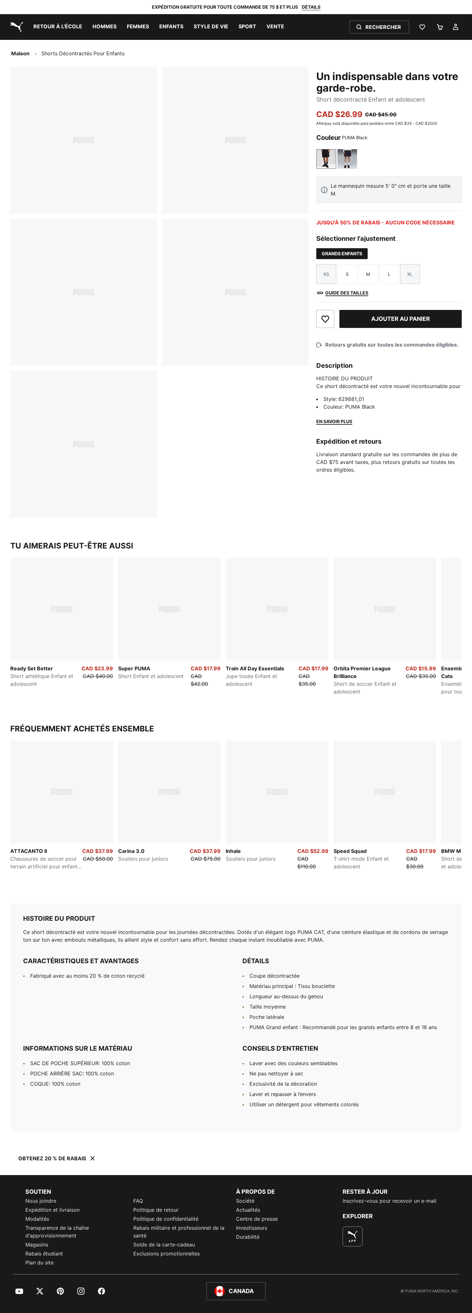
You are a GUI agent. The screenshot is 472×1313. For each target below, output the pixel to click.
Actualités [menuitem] (248, 1210)
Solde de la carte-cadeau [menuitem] (164, 1244)
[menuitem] (57, 27)
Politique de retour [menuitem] (156, 1210)
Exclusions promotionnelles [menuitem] (166, 1253)
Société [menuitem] (245, 1201)
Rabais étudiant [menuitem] (44, 1253)
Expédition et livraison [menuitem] (52, 1210)
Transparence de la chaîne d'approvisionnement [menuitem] (57, 1232)
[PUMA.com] (15, 27)
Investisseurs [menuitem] (251, 1228)
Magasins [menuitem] (36, 1244)
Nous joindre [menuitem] (40, 1201)
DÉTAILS (311, 7)
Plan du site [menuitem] (39, 1262)
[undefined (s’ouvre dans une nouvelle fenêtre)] (353, 1236)
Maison (20, 53)
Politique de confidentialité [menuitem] (165, 1219)
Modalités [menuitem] (37, 1219)
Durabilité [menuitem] (247, 1237)
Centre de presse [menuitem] (257, 1219)
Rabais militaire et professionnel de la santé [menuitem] (178, 1232)
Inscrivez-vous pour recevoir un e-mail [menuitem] (389, 1201)
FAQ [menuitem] (138, 1201)
